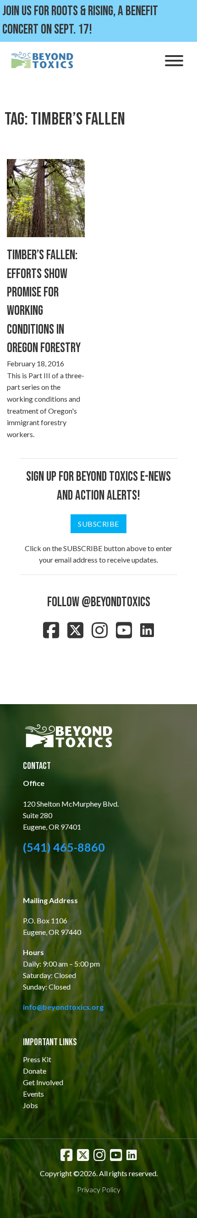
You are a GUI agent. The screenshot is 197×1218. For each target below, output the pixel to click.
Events (33, 1093)
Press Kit (37, 1059)
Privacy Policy (98, 1189)
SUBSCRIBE (98, 523)
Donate (34, 1070)
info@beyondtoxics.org (63, 1006)
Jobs (30, 1105)
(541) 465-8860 (64, 847)
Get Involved (43, 1082)
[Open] (174, 60)
